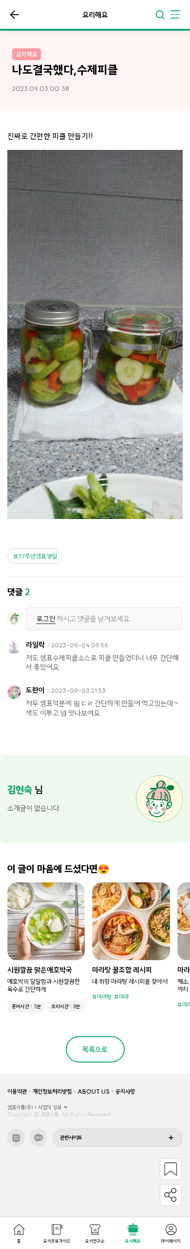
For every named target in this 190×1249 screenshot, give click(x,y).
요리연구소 (95, 1241)
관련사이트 (71, 1137)
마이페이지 (171, 1241)
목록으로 (14, 14)
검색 (159, 14)
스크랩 (71, 896)
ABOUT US (93, 1091)
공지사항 (125, 1091)
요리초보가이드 (57, 1241)
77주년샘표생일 (37, 556)
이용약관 (17, 1091)
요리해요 (133, 1241)
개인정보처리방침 (52, 1091)
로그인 (46, 619)
